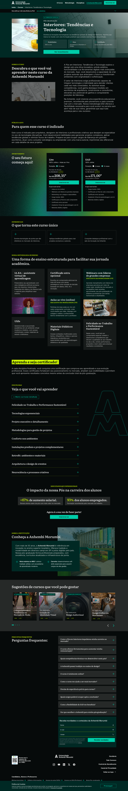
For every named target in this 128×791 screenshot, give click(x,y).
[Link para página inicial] (21, 2)
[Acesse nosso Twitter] (69, 764)
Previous (108, 625)
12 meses (61, 166)
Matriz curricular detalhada (26, 397)
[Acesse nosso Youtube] (59, 764)
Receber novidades (101, 740)
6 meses (97, 166)
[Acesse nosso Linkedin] (64, 764)
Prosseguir (108, 786)
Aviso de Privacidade (56, 788)
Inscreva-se (110, 3)
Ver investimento (61, 52)
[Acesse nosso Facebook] (74, 764)
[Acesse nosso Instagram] (54, 764)
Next (113, 625)
